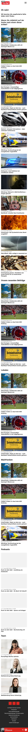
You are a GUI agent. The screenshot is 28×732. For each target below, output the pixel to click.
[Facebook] (10, 703)
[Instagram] (14, 703)
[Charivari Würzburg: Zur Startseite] (5, 3)
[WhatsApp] (17, 703)
